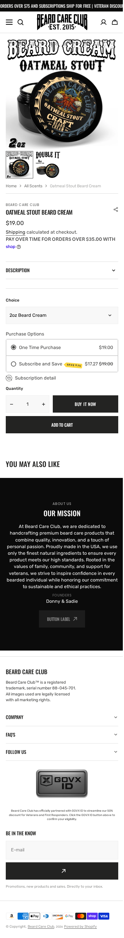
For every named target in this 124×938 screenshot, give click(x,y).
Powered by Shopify (80, 933)
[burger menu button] (9, 22)
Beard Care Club (41, 933)
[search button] (20, 22)
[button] (114, 22)
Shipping (15, 232)
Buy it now (85, 404)
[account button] (103, 22)
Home (11, 186)
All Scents (33, 186)
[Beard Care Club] (62, 22)
